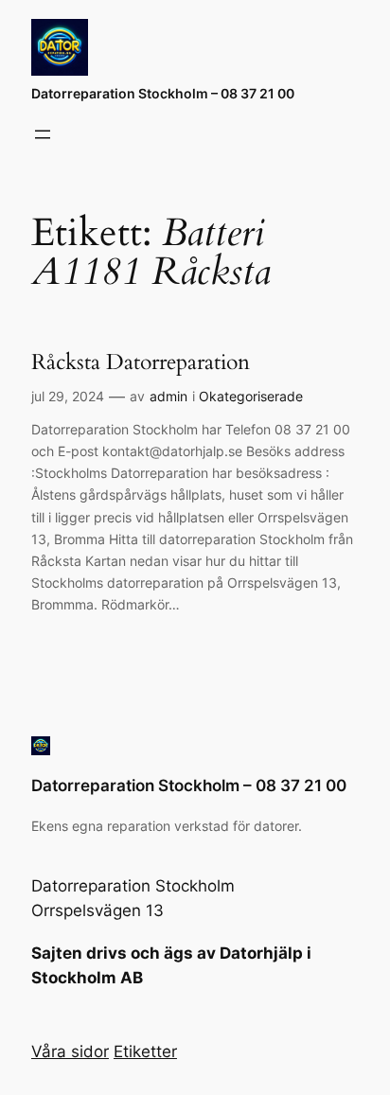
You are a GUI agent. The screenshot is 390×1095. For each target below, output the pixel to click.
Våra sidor (70, 1051)
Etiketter (145, 1051)
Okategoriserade (251, 396)
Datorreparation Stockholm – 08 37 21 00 (162, 93)
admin (168, 396)
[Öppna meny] (42, 134)
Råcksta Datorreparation (140, 362)
